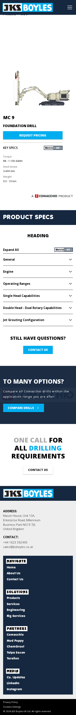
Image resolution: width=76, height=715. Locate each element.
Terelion (13, 658)
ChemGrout (15, 646)
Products (13, 598)
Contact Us (15, 579)
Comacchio (15, 634)
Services (13, 604)
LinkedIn (13, 683)
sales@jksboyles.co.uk (18, 547)
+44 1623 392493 (15, 542)
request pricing (32, 135)
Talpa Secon (16, 652)
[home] (28, 7)
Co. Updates (16, 677)
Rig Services (16, 616)
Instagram (14, 689)
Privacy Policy (10, 702)
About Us (13, 573)
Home (11, 567)
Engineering (16, 610)
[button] (69, 7)
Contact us (38, 350)
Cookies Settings (12, 706)
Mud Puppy (15, 640)
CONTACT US (38, 470)
